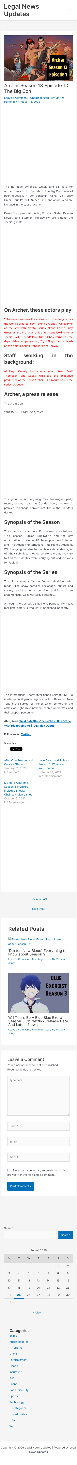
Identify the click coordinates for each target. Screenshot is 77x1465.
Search (8, 1228)
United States (18, 1414)
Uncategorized (39, 97)
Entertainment (18, 1359)
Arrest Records (18, 1341)
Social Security (19, 1390)
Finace (13, 1365)
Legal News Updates (21, 10)
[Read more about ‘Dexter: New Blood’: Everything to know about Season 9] (38, 941)
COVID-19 (15, 1347)
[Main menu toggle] (69, 10)
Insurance (15, 1372)
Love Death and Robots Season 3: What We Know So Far (53, 764)
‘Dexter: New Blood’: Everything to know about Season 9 (37, 952)
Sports (13, 1396)
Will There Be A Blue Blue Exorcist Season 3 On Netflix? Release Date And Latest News (38, 1021)
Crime (13, 1353)
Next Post (38, 908)
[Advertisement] (38, 144)
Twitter (26, 734)
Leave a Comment (16, 97)
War (11, 1426)
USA (12, 1420)
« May (37, 1312)
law (11, 1377)
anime (13, 1335)
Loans (13, 1384)
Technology (16, 1402)
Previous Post (38, 899)
